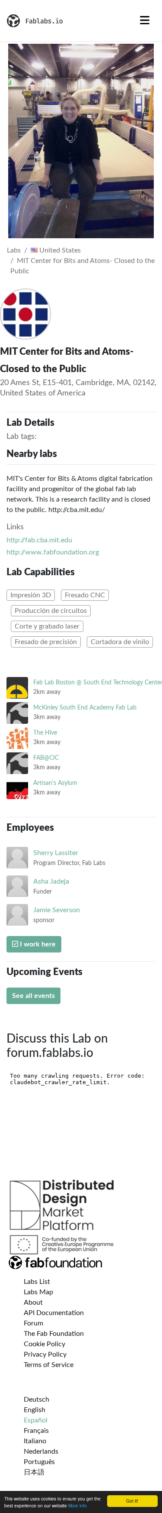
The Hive (45, 732)
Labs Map (38, 1292)
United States (59, 250)
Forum (33, 1323)
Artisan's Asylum (55, 783)
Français (36, 1430)
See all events (33, 995)
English (34, 1409)
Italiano (35, 1441)
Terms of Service (48, 1364)
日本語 (34, 1472)
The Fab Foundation (54, 1333)
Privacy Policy (45, 1354)
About (33, 1302)
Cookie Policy (44, 1344)
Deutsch (36, 1399)
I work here (37, 944)
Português (39, 1461)
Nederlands (41, 1451)
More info (77, 1505)
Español (36, 1420)
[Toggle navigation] (144, 20)
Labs (14, 250)
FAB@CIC (46, 758)
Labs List (37, 1281)
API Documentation (54, 1312)
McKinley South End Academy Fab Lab (85, 707)
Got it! (132, 1500)
